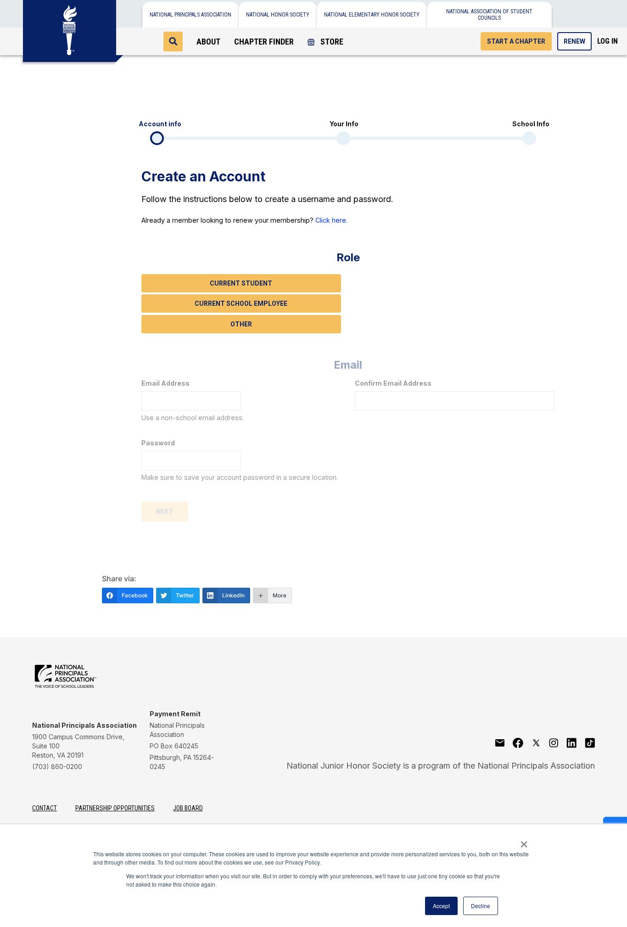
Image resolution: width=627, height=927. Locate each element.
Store (331, 41)
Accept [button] (441, 906)
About (208, 41)
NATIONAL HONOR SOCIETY (277, 14)
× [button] (524, 841)
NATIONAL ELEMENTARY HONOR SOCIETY (372, 14)
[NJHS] (69, 27)
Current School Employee (241, 303)
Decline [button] (480, 906)
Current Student (241, 283)
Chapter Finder (264, 41)
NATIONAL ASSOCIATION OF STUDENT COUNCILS (489, 14)
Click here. (331, 220)
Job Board (188, 808)
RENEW (574, 41)
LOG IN (607, 41)
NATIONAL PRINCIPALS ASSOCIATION (190, 14)
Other (241, 324)
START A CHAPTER (516, 41)
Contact (44, 808)
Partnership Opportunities (115, 808)
